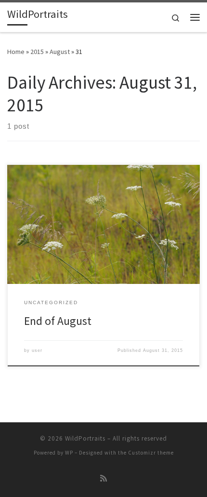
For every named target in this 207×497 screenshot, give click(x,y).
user (37, 350)
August (60, 51)
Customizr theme (151, 452)
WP (69, 452)
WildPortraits (85, 438)
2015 (37, 51)
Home (16, 51)
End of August (57, 321)
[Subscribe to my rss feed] (103, 478)
